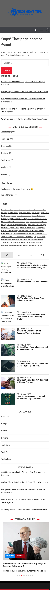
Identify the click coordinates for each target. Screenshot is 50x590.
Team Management (12, 240)
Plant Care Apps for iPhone (10, 228)
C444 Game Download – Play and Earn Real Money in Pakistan (31, 397)
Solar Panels (17, 234)
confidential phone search (34, 210)
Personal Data (11, 225)
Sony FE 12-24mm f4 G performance (21, 237)
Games (4, 174)
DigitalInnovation (24, 213)
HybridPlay (23, 219)
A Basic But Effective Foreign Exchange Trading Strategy (29, 332)
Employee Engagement (8, 216)
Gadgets (4, 167)
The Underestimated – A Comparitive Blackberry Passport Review (32, 364)
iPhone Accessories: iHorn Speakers (32, 282)
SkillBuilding (13, 231)
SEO (7, 231)
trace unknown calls (32, 243)
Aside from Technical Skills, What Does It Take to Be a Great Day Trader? (31, 316)
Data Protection (13, 213)
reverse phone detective (27, 228)
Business (5, 146)
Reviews (4, 153)
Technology (6, 132)
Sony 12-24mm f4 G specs (30, 234)
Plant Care (31, 225)
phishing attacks (21, 225)
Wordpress (24, 246)
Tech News (5, 160)
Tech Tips (5, 139)
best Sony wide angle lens (10, 210)
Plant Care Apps (40, 225)
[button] (5, 552)
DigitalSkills (45, 213)
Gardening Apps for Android (10, 219)
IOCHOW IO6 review (34, 219)
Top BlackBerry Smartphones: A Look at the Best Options (32, 348)
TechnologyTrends (19, 243)
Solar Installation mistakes (27, 231)
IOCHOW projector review (16, 222)
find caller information (24, 216)
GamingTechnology (38, 216)
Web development (15, 246)
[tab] (7, 255)
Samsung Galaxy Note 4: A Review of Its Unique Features (32, 381)
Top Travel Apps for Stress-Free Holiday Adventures (30, 299)
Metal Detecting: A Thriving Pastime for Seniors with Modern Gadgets (32, 266)
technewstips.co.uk (36, 571)
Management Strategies (34, 222)
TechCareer (23, 240)
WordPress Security (35, 246)
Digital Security (35, 213)
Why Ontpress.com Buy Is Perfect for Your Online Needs (24, 119)
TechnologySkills (7, 243)
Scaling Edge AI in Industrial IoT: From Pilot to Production (24, 92)
